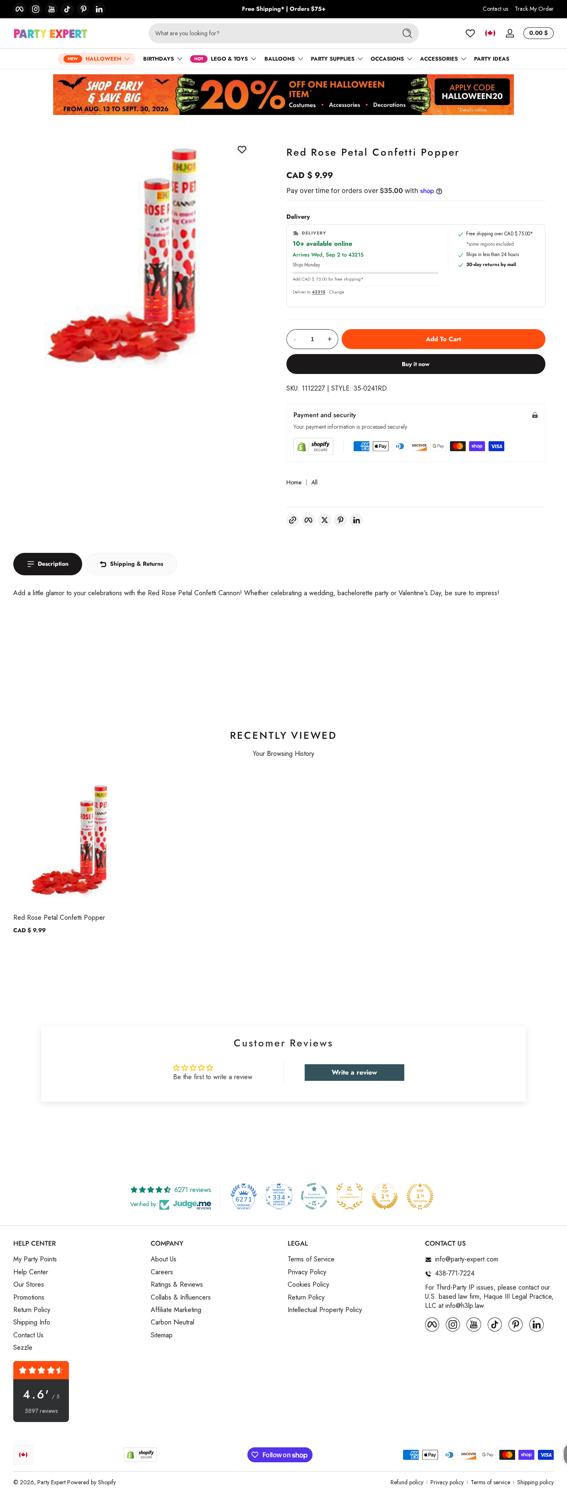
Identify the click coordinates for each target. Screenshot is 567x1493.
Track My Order (534, 9)
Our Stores (28, 1285)
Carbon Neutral (172, 1322)
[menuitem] (77, 1259)
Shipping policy (535, 1482)
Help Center (30, 1272)
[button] (490, 33)
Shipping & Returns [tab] (136, 564)
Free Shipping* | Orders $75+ (283, 9)
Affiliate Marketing (176, 1310)
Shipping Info (31, 1322)
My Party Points (35, 1259)
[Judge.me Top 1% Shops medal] (384, 1196)
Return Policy (31, 1310)
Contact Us (28, 1335)
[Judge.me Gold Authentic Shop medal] (349, 1196)
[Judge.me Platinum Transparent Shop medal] (314, 1196)
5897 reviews (41, 1411)
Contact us (495, 9)
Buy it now (416, 364)
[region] (283, 9)
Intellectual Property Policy (325, 1310)
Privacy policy (447, 1482)
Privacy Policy (307, 1272)
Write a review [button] (354, 1072)
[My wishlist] (470, 33)
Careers (162, 1272)
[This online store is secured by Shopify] (313, 446)
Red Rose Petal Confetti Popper (59, 917)
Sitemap (162, 1335)
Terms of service (490, 1482)
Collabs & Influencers (181, 1297)
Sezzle (22, 1348)
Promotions (28, 1297)
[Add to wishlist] (242, 149)
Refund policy (407, 1482)
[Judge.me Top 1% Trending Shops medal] (420, 1196)
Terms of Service (311, 1259)
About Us (163, 1259)
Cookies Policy (308, 1285)
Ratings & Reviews (177, 1285)
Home (293, 482)
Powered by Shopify (91, 1482)
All (314, 482)
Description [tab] (53, 564)
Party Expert (51, 1482)
